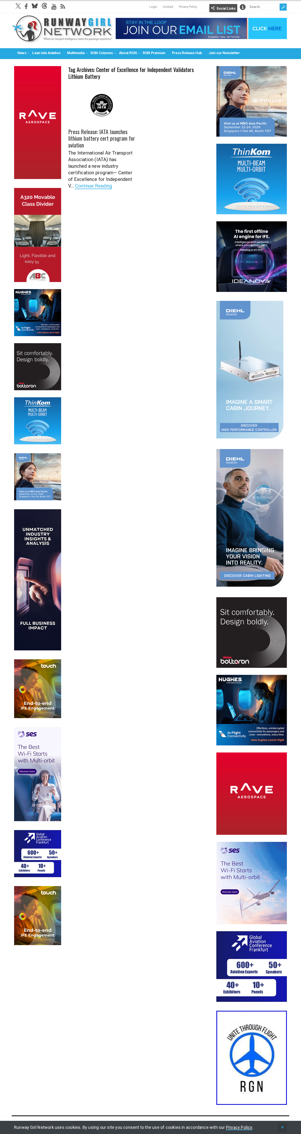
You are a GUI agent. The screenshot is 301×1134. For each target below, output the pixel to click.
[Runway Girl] (62, 41)
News (21, 53)
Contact (168, 6)
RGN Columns (102, 53)
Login (153, 6)
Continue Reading (93, 186)
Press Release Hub (187, 53)
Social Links (226, 8)
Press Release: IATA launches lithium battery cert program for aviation (101, 138)
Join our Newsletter (224, 53)
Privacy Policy (188, 6)
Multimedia (75, 53)
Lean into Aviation (46, 53)
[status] (282, 1127)
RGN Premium (154, 53)
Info (243, 7)
